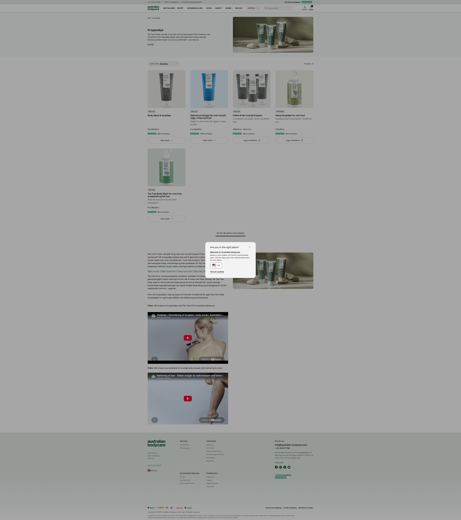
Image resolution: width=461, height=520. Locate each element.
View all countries (217, 272)
